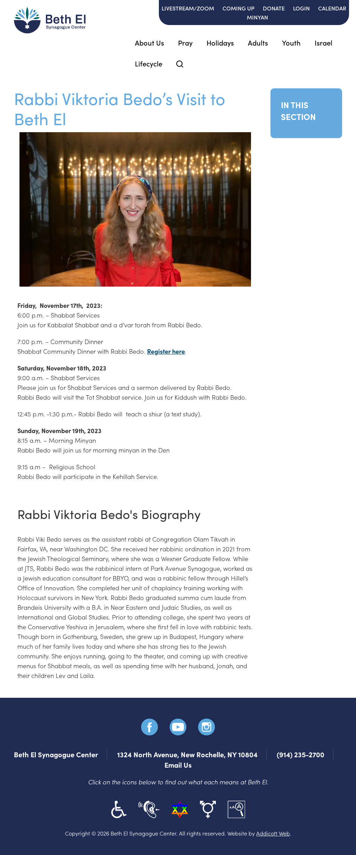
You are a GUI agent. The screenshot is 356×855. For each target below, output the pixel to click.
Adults (258, 42)
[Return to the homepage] (50, 20)
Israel (323, 42)
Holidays (220, 42)
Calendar (332, 8)
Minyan (257, 17)
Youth (291, 42)
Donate (274, 8)
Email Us (178, 764)
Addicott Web (273, 833)
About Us (149, 42)
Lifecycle (148, 63)
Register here (166, 351)
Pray (185, 42)
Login (301, 8)
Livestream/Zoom (188, 8)
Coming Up (238, 8)
